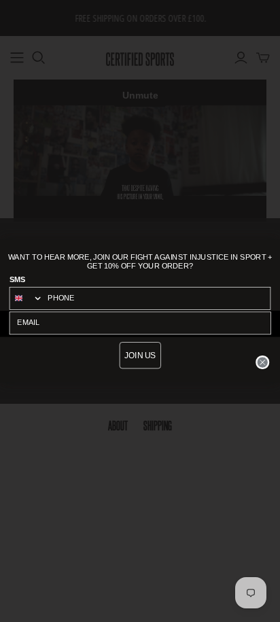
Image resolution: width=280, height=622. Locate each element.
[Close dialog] (262, 362)
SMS (18, 279)
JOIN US (140, 355)
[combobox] (26, 298)
